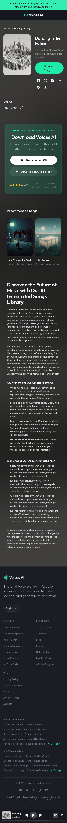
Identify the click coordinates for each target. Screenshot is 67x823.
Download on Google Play (36, 171)
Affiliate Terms (11, 697)
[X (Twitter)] (27, 790)
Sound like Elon (34, 724)
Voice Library (43, 627)
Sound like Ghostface (15, 729)
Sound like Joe (33, 734)
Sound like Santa (38, 729)
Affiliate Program (45, 664)
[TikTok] (40, 790)
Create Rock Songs (13, 760)
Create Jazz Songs (13, 770)
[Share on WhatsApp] (45, 80)
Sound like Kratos (13, 734)
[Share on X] (52, 80)
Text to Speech (11, 627)
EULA (6, 691)
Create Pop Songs (13, 756)
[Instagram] (33, 790)
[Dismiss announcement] (62, 5)
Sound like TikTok (35, 743)
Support (7, 703)
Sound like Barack (37, 738)
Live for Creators (45, 658)
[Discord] (20, 790)
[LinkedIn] (46, 790)
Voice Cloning (11, 639)
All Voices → (54, 743)
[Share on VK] (60, 80)
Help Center (42, 652)
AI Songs (41, 633)
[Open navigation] (6, 15)
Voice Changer (11, 658)
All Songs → (57, 770)
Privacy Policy (10, 679)
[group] (33, 820)
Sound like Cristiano (14, 738)
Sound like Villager (13, 743)
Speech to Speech (13, 633)
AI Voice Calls (10, 664)
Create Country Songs (15, 765)
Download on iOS (36, 160)
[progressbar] (33, 820)
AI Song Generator (13, 645)
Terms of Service (12, 685)
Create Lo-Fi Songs (37, 770)
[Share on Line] (38, 87)
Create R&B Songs (37, 760)
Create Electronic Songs (44, 765)
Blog (38, 639)
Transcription (10, 652)
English (9, 608)
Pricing (40, 645)
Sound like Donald (13, 724)
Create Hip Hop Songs (38, 756)
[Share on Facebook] (38, 80)
